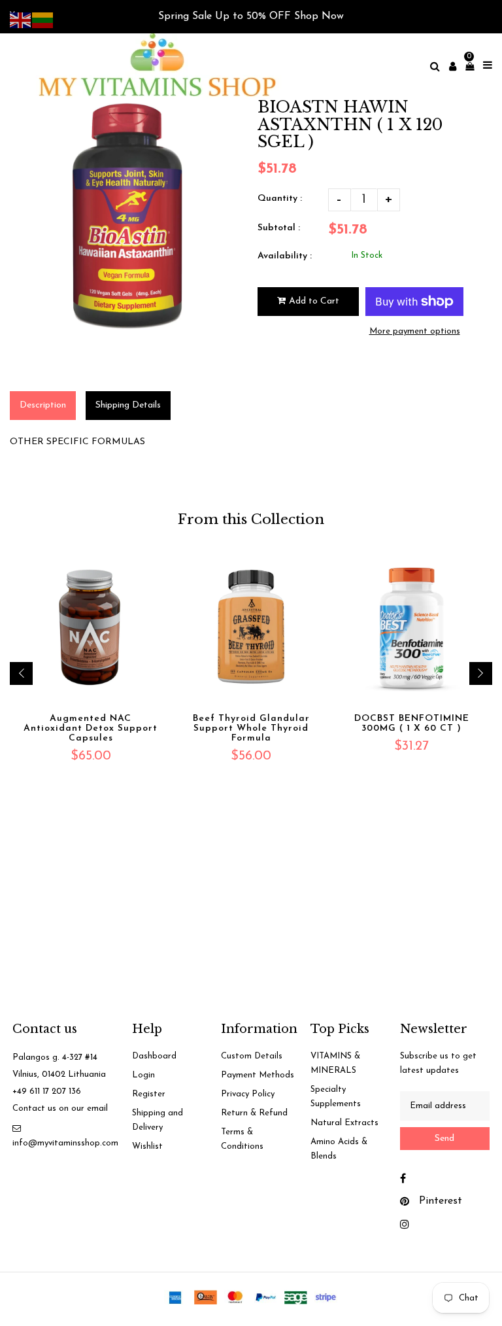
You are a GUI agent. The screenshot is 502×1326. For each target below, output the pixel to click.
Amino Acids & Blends (338, 1149)
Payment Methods (257, 1075)
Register (148, 1094)
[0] (466, 66)
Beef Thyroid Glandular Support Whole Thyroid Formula (251, 728)
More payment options (414, 331)
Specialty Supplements (335, 1096)
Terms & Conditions (242, 1139)
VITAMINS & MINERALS (335, 1063)
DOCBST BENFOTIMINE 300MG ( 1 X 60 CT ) (411, 723)
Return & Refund (254, 1113)
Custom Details (251, 1056)
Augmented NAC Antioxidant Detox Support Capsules (91, 728)
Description (43, 405)
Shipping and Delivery (157, 1120)
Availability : (285, 256)
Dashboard (154, 1056)
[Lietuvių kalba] (43, 19)
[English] (21, 19)
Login (143, 1075)
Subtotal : (279, 228)
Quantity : (280, 198)
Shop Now (319, 16)
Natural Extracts (344, 1123)
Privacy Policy (248, 1094)
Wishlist (147, 1146)
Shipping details (128, 405)
